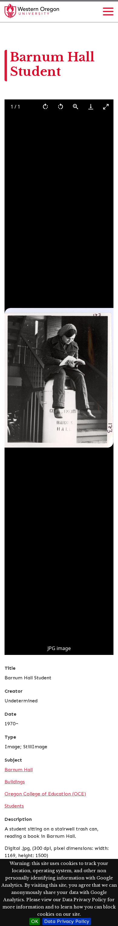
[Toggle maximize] (105, 106)
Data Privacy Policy (66, 921)
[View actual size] (75, 106)
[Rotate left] (60, 106)
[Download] (90, 106)
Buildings (15, 782)
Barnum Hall (19, 769)
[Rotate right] (45, 106)
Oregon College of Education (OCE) (45, 794)
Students (14, 806)
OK (34, 921)
